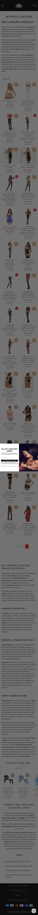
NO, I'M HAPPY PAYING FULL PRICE (9, 463)
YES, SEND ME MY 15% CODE (9, 460)
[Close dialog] (37, 444)
